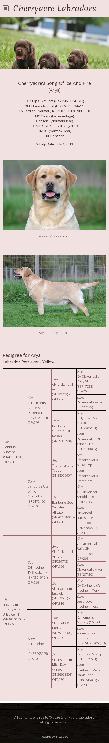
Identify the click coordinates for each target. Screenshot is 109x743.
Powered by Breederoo (54, 736)
